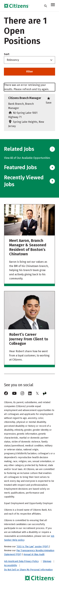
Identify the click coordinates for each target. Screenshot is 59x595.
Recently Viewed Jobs (24, 180)
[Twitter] (37, 393)
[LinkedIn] (30, 393)
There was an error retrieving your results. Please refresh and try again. (26, 87)
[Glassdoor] (44, 393)
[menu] (53, 5)
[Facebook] (6, 393)
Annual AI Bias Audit (34, 554)
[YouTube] (14, 393)
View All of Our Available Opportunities (27, 157)
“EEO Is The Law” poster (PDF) (32, 546)
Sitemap (47, 561)
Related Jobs (19, 149)
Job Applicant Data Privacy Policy (21, 561)
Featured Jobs (20, 167)
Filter (29, 71)
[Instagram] (22, 393)
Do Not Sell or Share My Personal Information (28, 569)
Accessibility (10, 565)
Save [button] (48, 100)
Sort (6, 54)
